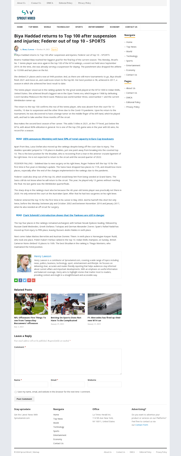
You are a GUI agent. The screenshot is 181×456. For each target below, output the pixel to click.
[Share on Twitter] (25, 280)
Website (92, 380)
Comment (20, 347)
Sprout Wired (25, 452)
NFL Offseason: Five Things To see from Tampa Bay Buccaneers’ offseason (30, 320)
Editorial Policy (66, 2)
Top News (33, 27)
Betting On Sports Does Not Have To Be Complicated (66, 319)
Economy (114, 27)
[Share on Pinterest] (29, 280)
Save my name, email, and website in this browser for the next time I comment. (54, 391)
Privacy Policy (84, 2)
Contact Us (36, 2)
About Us (21, 2)
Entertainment (96, 27)
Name (18, 380)
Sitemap (36, 452)
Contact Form (141, 424)
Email (54, 380)
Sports (79, 27)
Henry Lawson (28, 49)
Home (20, 27)
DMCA (50, 2)
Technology (63, 27)
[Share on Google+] (33, 280)
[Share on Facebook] (20, 280)
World (47, 27)
